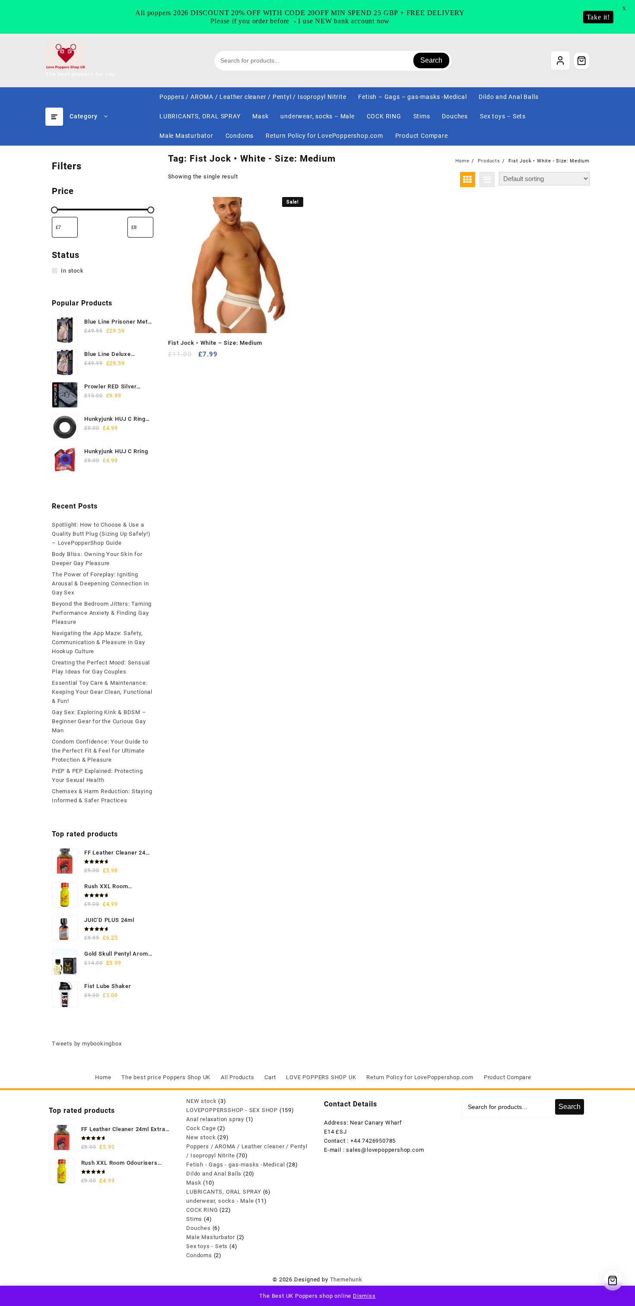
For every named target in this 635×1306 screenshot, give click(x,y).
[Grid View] (467, 179)
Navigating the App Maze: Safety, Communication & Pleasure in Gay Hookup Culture (98, 642)
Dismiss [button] (364, 1296)
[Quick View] (192, 357)
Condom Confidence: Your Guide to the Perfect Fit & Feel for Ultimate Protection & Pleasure (100, 750)
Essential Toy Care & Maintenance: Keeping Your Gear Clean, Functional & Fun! (102, 692)
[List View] (487, 179)
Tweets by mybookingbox (87, 1043)
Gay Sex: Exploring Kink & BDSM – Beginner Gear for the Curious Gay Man (99, 721)
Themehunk (346, 1279)
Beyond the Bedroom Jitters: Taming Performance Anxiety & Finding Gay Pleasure (102, 613)
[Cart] (582, 60)
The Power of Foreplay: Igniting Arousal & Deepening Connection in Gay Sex (100, 583)
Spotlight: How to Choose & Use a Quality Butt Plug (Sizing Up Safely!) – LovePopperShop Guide (101, 533)
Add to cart (175, 357)
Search (431, 60)
